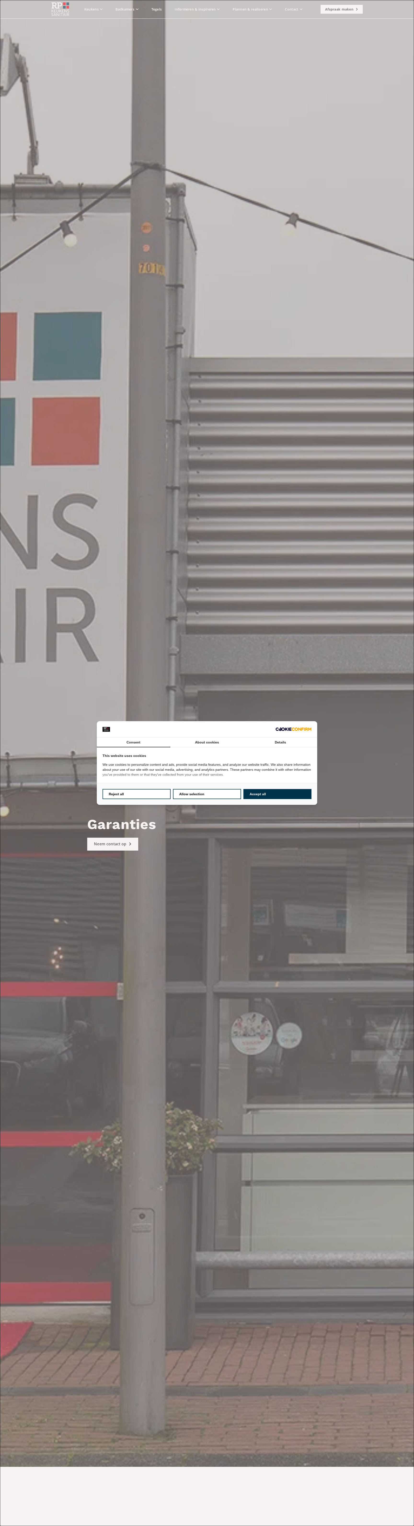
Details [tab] (280, 742)
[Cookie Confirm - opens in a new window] (293, 729)
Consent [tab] (133, 742)
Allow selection (191, 794)
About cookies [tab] (207, 742)
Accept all (258, 794)
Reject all (116, 794)
